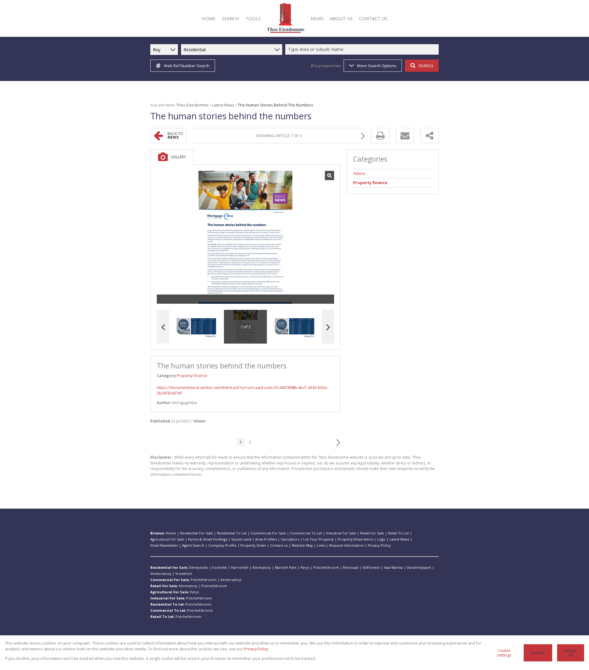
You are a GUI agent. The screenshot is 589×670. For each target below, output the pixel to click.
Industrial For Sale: (167, 598)
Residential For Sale (196, 533)
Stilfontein (371, 567)
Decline (538, 652)
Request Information (346, 545)
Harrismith (239, 567)
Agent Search (193, 545)
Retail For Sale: (164, 585)
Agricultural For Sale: (169, 592)
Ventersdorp (160, 573)
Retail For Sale (372, 533)
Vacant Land (241, 539)
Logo (381, 539)
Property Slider (253, 545)
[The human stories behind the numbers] (245, 237)
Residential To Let (232, 533)
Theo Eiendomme (192, 105)
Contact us (279, 545)
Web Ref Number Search (187, 65)
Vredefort (183, 573)
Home (171, 533)
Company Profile (222, 545)
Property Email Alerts (355, 539)
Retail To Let (398, 533)
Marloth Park (285, 567)
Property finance (192, 375)
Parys (304, 567)
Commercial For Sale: (170, 579)
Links (321, 545)
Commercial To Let (306, 533)
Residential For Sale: (169, 567)
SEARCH (425, 65)
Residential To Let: (167, 604)
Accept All (570, 653)
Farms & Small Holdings (207, 539)
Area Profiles (266, 539)
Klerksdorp (261, 567)
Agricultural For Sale (167, 539)
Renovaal (350, 567)
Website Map (302, 545)
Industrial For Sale (341, 533)
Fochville (219, 567)
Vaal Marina (393, 567)
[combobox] (362, 49)
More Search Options (376, 65)
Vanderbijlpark (419, 567)
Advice (359, 173)
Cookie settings (504, 653)
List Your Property (318, 539)
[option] (294, 327)
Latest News (223, 105)
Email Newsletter (164, 545)
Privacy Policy (379, 545)
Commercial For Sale (268, 533)
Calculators (290, 539)
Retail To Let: (162, 616)
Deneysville (198, 567)
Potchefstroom (326, 567)
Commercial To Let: (168, 610)
